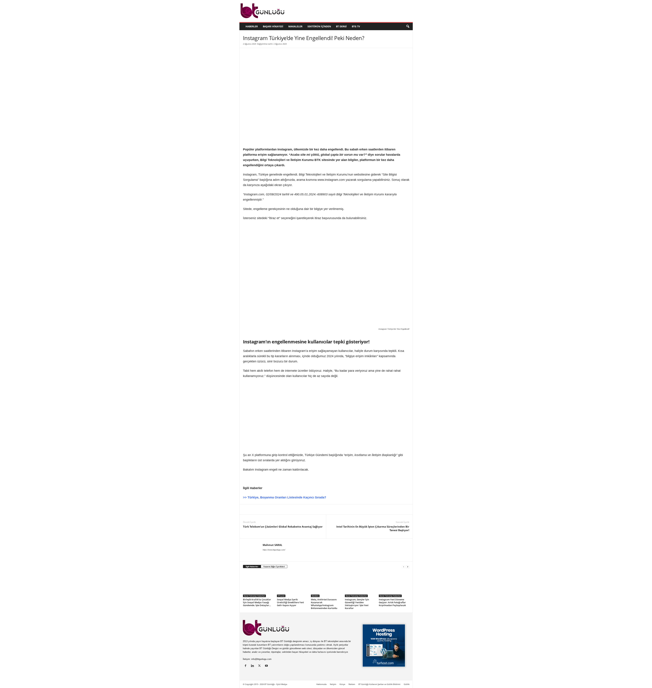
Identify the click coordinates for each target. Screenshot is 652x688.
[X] (254, 509)
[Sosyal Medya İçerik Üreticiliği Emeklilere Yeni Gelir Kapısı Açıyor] (292, 584)
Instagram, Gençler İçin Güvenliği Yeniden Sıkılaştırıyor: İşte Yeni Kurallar (357, 604)
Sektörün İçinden (319, 26)
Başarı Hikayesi (273, 26)
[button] (407, 26)
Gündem (315, 596)
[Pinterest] (269, 509)
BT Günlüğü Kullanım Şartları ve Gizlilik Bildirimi (379, 684)
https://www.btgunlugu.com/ (274, 550)
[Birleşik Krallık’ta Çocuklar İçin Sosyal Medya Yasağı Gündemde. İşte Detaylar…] (258, 584)
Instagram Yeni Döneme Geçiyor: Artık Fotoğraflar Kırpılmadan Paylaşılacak (392, 602)
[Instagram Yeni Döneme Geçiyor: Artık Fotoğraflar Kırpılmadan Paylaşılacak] (394, 584)
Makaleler (295, 26)
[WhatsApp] (285, 509)
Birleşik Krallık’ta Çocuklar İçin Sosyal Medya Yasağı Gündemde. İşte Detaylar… (257, 602)
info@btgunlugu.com (261, 659)
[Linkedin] (246, 509)
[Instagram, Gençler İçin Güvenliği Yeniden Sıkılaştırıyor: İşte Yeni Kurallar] (360, 584)
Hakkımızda (321, 684)
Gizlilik (407, 684)
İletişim (333, 684)
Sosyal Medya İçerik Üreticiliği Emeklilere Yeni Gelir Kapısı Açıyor (290, 602)
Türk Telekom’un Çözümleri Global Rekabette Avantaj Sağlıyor (283, 526)
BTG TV (356, 26)
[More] (309, 509)
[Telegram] (293, 509)
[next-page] (407, 566)
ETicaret (281, 596)
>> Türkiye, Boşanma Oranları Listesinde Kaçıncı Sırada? (284, 497)
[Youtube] (267, 666)
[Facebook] (262, 509)
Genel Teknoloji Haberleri (254, 596)
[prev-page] (403, 566)
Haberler (252, 26)
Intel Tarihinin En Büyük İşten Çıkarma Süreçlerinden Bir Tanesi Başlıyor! (372, 528)
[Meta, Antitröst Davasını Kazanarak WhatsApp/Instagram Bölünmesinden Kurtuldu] (326, 584)
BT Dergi (341, 26)
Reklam (352, 684)
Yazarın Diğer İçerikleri (274, 566)
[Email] (301, 509)
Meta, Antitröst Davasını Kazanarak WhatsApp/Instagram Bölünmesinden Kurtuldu (324, 604)
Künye (342, 684)
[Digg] (277, 509)
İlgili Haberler (252, 566)
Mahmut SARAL (272, 545)
